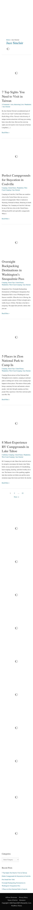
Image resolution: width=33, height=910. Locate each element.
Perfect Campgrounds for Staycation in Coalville (16, 179)
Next (16, 497)
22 (22, 493)
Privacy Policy (23, 897)
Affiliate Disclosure (11, 897)
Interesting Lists (19, 104)
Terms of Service (13, 900)
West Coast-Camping (15, 285)
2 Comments (5, 104)
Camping (4, 188)
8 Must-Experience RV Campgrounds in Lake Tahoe (15, 446)
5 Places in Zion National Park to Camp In (12, 360)
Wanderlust (27, 104)
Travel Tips (11, 283)
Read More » (6, 132)
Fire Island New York (8, 879)
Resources (22, 900)
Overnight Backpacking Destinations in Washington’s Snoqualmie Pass (13, 270)
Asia (12, 104)
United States (12, 188)
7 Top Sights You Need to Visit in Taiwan (13, 96)
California (5, 455)
